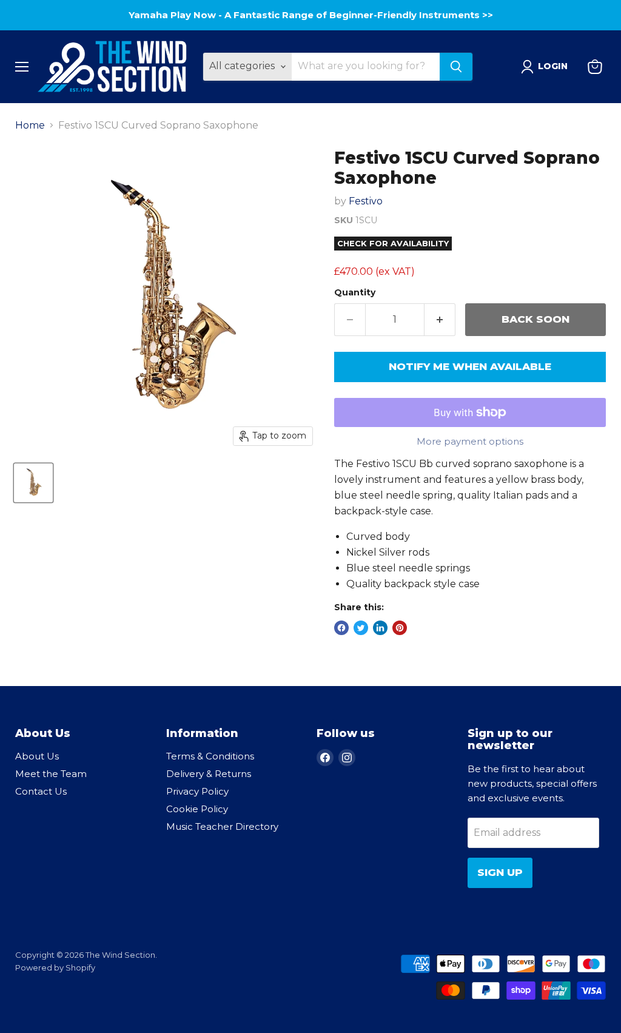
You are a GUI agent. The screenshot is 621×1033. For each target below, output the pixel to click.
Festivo (366, 201)
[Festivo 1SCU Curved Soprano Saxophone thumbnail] (33, 482)
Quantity (354, 292)
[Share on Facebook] (341, 628)
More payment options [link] (470, 441)
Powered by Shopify (55, 967)
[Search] (456, 67)
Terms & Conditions (210, 756)
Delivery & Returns (208, 773)
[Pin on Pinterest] (399, 628)
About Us (37, 756)
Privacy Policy (197, 791)
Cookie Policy (197, 809)
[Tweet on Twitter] (361, 628)
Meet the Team (51, 773)
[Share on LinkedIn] (380, 628)
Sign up (500, 872)
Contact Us (41, 791)
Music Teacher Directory (222, 826)
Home (30, 125)
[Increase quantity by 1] (440, 319)
